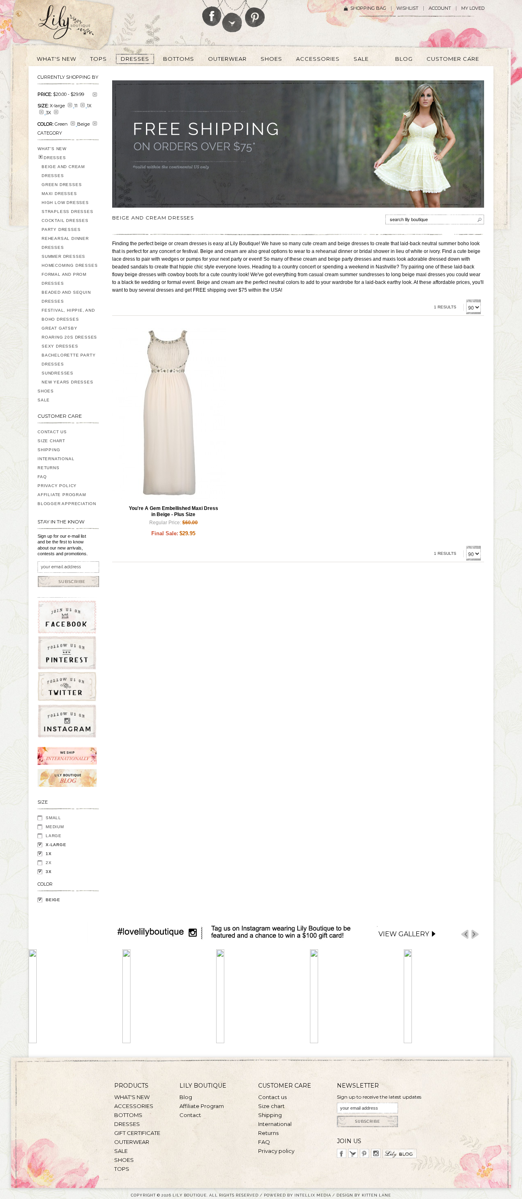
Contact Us (52, 432)
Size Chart (51, 441)
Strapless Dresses (67, 211)
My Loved (472, 8)
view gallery (403, 934)
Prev (465, 934)
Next (475, 934)
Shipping (49, 450)
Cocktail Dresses (65, 220)
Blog (185, 1097)
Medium (55, 826)
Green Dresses (62, 184)
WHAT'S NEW (52, 148)
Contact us (272, 1097)
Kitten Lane (376, 1195)
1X (49, 853)
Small (53, 818)
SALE (44, 400)
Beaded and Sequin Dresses (66, 297)
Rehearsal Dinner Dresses (65, 243)
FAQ (42, 476)
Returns (49, 467)
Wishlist (407, 8)
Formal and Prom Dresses (64, 279)
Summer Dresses (63, 256)
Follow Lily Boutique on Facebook (212, 13)
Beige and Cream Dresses (63, 171)
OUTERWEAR (131, 1142)
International (56, 459)
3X (49, 871)
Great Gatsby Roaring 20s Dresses (69, 332)
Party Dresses (61, 229)
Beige (53, 900)
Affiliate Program (62, 494)
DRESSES (55, 157)
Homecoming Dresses (69, 265)
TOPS (121, 1169)
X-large (56, 844)
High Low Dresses (65, 202)
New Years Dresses (67, 382)
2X (49, 862)
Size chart (271, 1106)
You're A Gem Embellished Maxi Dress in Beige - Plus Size (173, 511)
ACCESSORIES (133, 1106)
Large (54, 835)
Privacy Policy (57, 485)
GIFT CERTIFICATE (137, 1133)
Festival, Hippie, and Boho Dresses (68, 314)
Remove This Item (95, 94)
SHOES (46, 391)
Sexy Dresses (60, 346)
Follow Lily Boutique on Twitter (232, 16)
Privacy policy (276, 1151)
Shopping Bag (368, 8)
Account (440, 8)
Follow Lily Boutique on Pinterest (255, 13)
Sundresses (57, 373)
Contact (190, 1115)
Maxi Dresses (59, 193)
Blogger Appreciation (67, 503)
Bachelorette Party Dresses (68, 359)
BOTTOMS (128, 1115)
